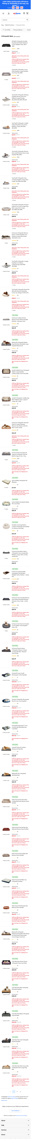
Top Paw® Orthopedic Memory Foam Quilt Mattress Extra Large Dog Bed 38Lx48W (20, 153)
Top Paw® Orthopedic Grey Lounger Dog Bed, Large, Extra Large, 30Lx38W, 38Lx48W (20, 179)
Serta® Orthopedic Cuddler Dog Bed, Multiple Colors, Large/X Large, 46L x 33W (20, 399)
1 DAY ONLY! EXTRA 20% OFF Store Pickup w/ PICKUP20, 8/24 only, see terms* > (15, 5)
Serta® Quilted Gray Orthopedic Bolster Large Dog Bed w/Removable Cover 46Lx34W (20, 371)
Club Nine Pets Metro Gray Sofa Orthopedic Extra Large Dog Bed (20, 1067)
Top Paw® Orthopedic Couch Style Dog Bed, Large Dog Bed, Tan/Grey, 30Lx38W (20, 71)
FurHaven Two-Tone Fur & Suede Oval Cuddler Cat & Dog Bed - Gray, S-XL (20, 625)
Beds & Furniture (9, 25)
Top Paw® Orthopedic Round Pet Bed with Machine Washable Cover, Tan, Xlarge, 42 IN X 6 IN (20, 291)
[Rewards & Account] (8, 14)
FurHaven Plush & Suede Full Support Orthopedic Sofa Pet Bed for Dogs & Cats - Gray (19, 454)
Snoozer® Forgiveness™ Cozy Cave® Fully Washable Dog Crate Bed (19, 727)
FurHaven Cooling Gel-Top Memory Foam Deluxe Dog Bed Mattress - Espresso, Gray (20, 319)
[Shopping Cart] (27, 13)
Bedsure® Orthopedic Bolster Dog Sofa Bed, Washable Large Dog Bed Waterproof (20, 344)
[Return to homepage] (17, 13)
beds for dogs (11, 1096)
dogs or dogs (14, 1098)
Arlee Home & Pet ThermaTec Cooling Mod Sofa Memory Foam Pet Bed (20, 801)
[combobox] (15, 19)
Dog (2, 25)
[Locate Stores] (24, 13)
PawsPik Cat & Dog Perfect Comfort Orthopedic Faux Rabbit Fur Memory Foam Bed (20, 526)
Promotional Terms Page (21, 1115)
